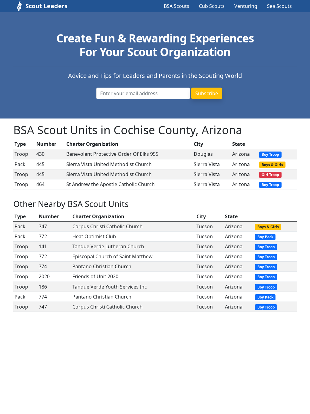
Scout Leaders (46, 6)
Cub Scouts (212, 6)
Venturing (245, 6)
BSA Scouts (176, 6)
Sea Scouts (279, 6)
